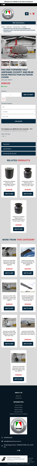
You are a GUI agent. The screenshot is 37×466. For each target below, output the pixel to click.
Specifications (7, 149)
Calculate (18, 121)
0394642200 (8, 437)
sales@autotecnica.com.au (12, 441)
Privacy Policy (18, 407)
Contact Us (18, 398)
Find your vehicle (18, 23)
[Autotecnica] (7, 13)
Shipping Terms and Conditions (18, 414)
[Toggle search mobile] (30, 14)
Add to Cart (28, 94)
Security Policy (18, 411)
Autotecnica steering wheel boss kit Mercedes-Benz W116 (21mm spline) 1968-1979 (18, 219)
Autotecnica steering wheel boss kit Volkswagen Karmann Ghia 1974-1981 (9, 183)
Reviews (5, 153)
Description (6, 144)
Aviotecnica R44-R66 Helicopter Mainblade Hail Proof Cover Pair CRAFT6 (9, 263)
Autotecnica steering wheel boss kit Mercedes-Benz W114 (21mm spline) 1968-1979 (28, 184)
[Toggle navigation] (27, 13)
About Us (18, 396)
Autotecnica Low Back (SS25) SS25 (15, 459)
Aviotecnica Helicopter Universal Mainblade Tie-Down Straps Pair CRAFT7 (28, 263)
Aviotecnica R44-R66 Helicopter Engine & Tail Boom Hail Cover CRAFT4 (28, 333)
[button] (3, 99)
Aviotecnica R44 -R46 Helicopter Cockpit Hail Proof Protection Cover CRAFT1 (9, 298)
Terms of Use (18, 405)
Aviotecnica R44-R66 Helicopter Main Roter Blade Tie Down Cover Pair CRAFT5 (18, 369)
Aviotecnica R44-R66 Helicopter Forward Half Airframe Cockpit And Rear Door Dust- (9, 333)
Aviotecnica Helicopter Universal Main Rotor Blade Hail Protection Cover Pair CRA (28, 298)
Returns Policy (19, 409)
